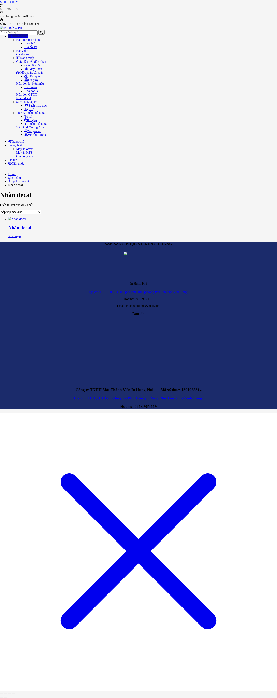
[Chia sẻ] (9, 693)
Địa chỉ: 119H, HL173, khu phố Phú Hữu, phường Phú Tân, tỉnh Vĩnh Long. (138, 292)
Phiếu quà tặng (37, 123)
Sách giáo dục (38, 105)
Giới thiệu (18, 163)
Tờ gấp (32, 120)
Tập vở (28, 109)
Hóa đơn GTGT (26, 94)
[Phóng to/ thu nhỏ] (1, 693)
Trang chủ (17, 141)
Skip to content (9, 1)
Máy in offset (24, 149)
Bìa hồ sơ (30, 47)
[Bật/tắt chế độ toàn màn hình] (5, 693)
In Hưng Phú (19, 36)
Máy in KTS (24, 152)
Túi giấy (33, 80)
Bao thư (29, 43)
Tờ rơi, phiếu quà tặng (30, 112)
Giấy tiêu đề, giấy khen (31, 61)
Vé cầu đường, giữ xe (30, 127)
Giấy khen (35, 69)
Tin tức (12, 160)
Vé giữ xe (34, 131)
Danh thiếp (27, 58)
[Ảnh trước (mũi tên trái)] (1, 697)
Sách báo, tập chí (27, 102)
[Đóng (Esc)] (13, 693)
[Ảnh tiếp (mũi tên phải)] (5, 697)
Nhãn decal (23, 98)
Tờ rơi (28, 116)
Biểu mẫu (30, 87)
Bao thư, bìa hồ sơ (28, 39)
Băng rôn (22, 50)
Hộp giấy (35, 76)
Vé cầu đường (37, 134)
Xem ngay (14, 236)
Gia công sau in (26, 156)
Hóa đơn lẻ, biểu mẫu (30, 83)
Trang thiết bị (16, 145)
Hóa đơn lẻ (31, 91)
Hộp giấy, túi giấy (31, 72)
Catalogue (22, 54)
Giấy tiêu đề (32, 65)
